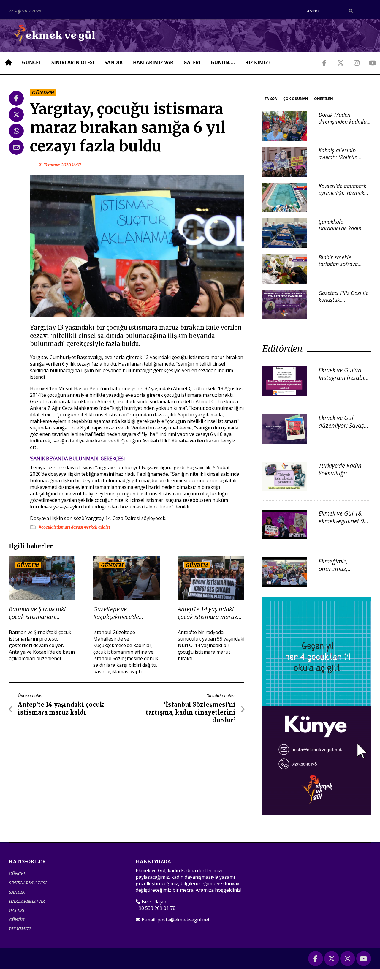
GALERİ (192, 62)
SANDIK (113, 62)
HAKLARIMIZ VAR (153, 62)
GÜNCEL (31, 62)
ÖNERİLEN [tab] (323, 98)
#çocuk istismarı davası (61, 527)
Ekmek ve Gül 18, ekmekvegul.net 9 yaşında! (341, 521)
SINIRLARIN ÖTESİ (72, 62)
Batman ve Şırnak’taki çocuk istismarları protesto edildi (37, 613)
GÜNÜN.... (223, 62)
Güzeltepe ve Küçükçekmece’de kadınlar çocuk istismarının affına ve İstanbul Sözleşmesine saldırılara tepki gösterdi (125, 613)
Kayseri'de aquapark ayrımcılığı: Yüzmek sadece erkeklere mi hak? (342, 196)
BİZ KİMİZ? (257, 62)
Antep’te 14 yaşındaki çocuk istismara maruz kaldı (207, 613)
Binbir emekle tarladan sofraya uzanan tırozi (338, 264)
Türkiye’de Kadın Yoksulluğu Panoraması (340, 473)
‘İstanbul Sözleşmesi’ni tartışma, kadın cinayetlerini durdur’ (190, 712)
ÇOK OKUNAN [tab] (295, 98)
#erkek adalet (97, 527)
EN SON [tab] (271, 98)
